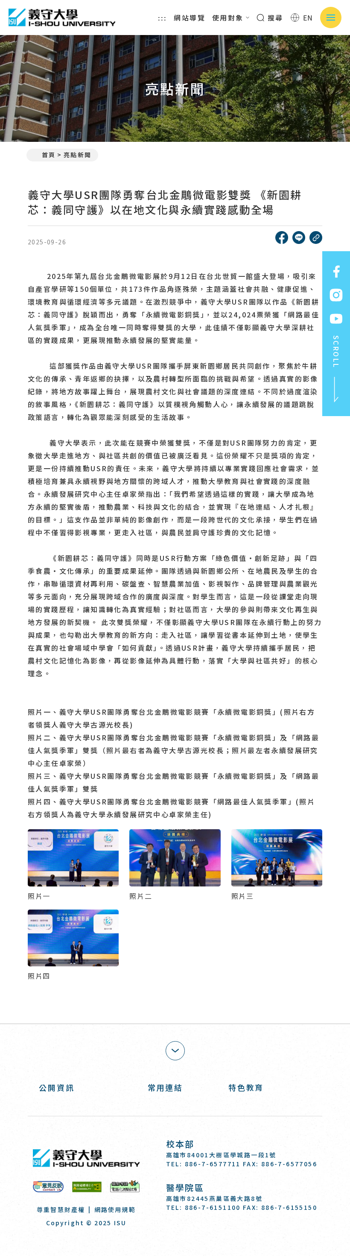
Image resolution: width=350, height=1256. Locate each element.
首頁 (48, 154)
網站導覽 (189, 17)
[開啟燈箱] (73, 857)
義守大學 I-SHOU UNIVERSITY (62, 17)
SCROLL (336, 351)
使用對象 (228, 17)
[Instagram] (194, 1232)
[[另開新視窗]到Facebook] (336, 271)
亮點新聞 (77, 154)
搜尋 (274, 17)
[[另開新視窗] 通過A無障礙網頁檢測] (87, 1186)
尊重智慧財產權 (61, 1209)
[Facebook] (173, 1232)
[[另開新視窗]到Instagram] (336, 295)
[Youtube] (215, 1232)
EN (308, 17)
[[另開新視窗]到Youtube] (336, 318)
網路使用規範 (115, 1209)
